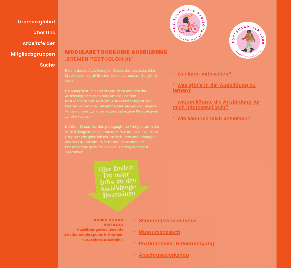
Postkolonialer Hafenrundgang (176, 243)
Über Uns (44, 32)
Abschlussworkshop (164, 255)
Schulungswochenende (168, 220)
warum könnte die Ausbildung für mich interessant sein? (216, 104)
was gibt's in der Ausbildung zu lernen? (214, 87)
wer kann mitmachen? (205, 74)
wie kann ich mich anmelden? (214, 118)
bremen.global (36, 22)
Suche (47, 65)
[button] (222, 74)
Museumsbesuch (159, 232)
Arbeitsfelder (39, 43)
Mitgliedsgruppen (33, 54)
